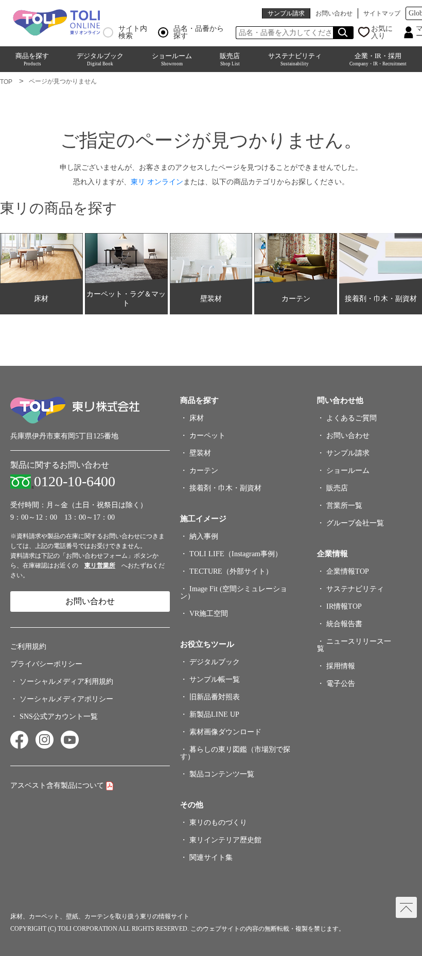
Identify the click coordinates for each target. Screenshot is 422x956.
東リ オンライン (157, 182)
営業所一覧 (344, 505)
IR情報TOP (344, 606)
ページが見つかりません (63, 81)
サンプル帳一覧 (214, 679)
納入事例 (203, 536)
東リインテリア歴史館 (225, 840)
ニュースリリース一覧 (354, 645)
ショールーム (172, 59)
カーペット (207, 435)
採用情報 (340, 666)
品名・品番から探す (198, 32)
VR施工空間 (208, 613)
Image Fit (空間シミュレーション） (233, 592)
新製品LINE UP (214, 714)
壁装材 (200, 453)
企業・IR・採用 (378, 59)
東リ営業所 (99, 565)
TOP (6, 81)
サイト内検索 (132, 32)
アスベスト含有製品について (57, 785)
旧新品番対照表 (214, 697)
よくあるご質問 (351, 418)
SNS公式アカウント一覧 (59, 716)
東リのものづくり (218, 822)
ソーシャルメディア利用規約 (66, 681)
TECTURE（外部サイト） (231, 571)
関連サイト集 (211, 857)
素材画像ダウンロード (225, 732)
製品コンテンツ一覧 (221, 774)
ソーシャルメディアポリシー (66, 699)
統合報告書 (344, 624)
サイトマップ (381, 13)
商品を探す (32, 59)
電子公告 (340, 683)
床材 (196, 418)
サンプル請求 (286, 13)
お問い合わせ (334, 13)
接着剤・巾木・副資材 (225, 488)
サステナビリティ (295, 59)
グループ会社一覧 (355, 523)
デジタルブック (100, 59)
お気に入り (382, 32)
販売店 (230, 59)
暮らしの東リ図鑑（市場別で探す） (235, 753)
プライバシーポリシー (46, 664)
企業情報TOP (347, 571)
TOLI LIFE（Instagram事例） (235, 554)
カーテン (203, 470)
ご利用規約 (28, 646)
